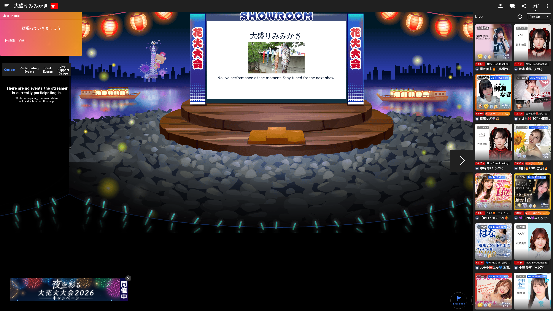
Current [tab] (9, 69)
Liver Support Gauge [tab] (63, 70)
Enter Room (493, 46)
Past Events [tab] (48, 70)
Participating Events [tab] (29, 70)
